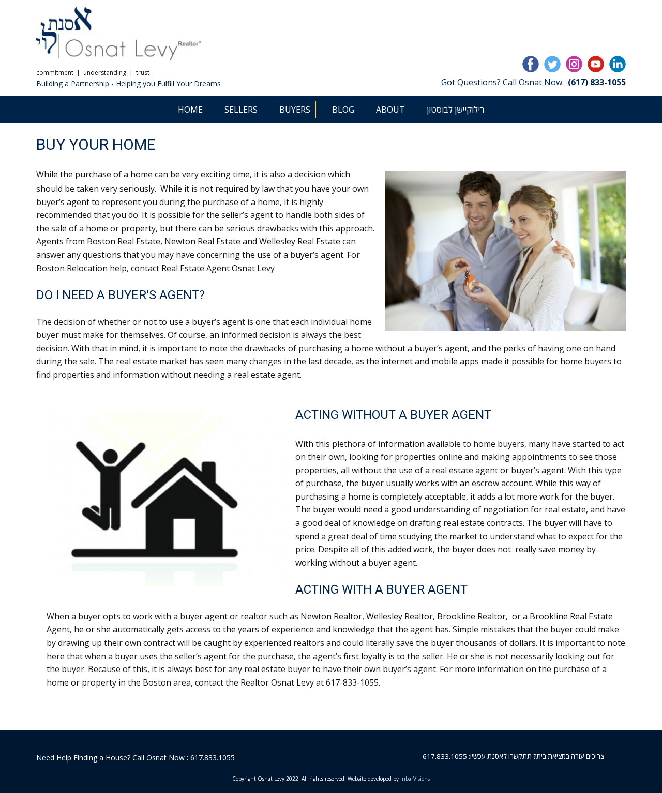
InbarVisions (415, 778)
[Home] (119, 34)
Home (190, 109)
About (390, 109)
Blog (343, 109)
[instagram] (574, 64)
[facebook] (530, 64)
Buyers (294, 109)
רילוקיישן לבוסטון (455, 109)
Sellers (241, 109)
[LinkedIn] (617, 64)
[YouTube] (596, 64)
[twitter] (552, 64)
